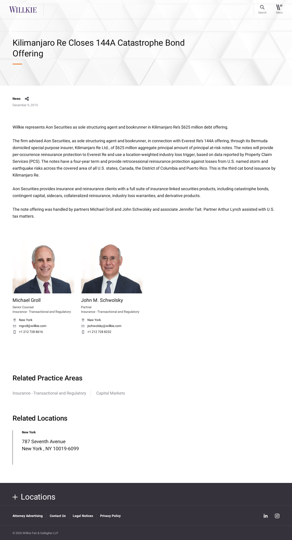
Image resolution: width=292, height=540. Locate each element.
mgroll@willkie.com (32, 326)
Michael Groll (27, 300)
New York (25, 320)
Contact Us (58, 516)
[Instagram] (277, 516)
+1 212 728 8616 (31, 332)
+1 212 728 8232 (99, 332)
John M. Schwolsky (102, 300)
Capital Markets (110, 393)
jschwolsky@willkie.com (104, 326)
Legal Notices (83, 516)
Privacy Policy (110, 516)
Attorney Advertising (28, 516)
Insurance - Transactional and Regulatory (49, 393)
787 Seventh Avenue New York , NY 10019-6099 (50, 445)
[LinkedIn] (265, 516)
